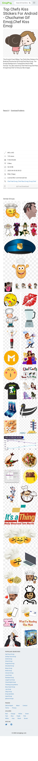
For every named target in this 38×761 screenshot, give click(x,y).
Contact (25, 705)
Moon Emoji (8, 668)
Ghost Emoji (8, 661)
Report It (6, 110)
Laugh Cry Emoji (10, 680)
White (7, 718)
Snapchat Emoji (9, 663)
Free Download (23, 186)
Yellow (20, 713)
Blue (12, 716)
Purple (18, 716)
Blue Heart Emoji (10, 687)
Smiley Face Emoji (10, 656)
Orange (13, 713)
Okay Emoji (8, 691)
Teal (6, 716)
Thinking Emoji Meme (11, 684)
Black (19, 718)
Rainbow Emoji (9, 677)
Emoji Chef (32, 181)
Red (6, 713)
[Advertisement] (19, 89)
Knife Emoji (8, 670)
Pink (24, 716)
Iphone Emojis (9, 698)
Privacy (14, 708)
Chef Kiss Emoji (23, 181)
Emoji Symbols (9, 694)
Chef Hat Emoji (12, 181)
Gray (13, 718)
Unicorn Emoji (9, 673)
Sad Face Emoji (9, 654)
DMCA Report (9, 705)
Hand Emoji (8, 696)
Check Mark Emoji (10, 682)
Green (27, 713)
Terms (7, 708)
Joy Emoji (8, 689)
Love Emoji (8, 675)
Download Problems (17, 110)
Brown (26, 718)
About (18, 705)
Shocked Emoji (9, 666)
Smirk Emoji (8, 659)
